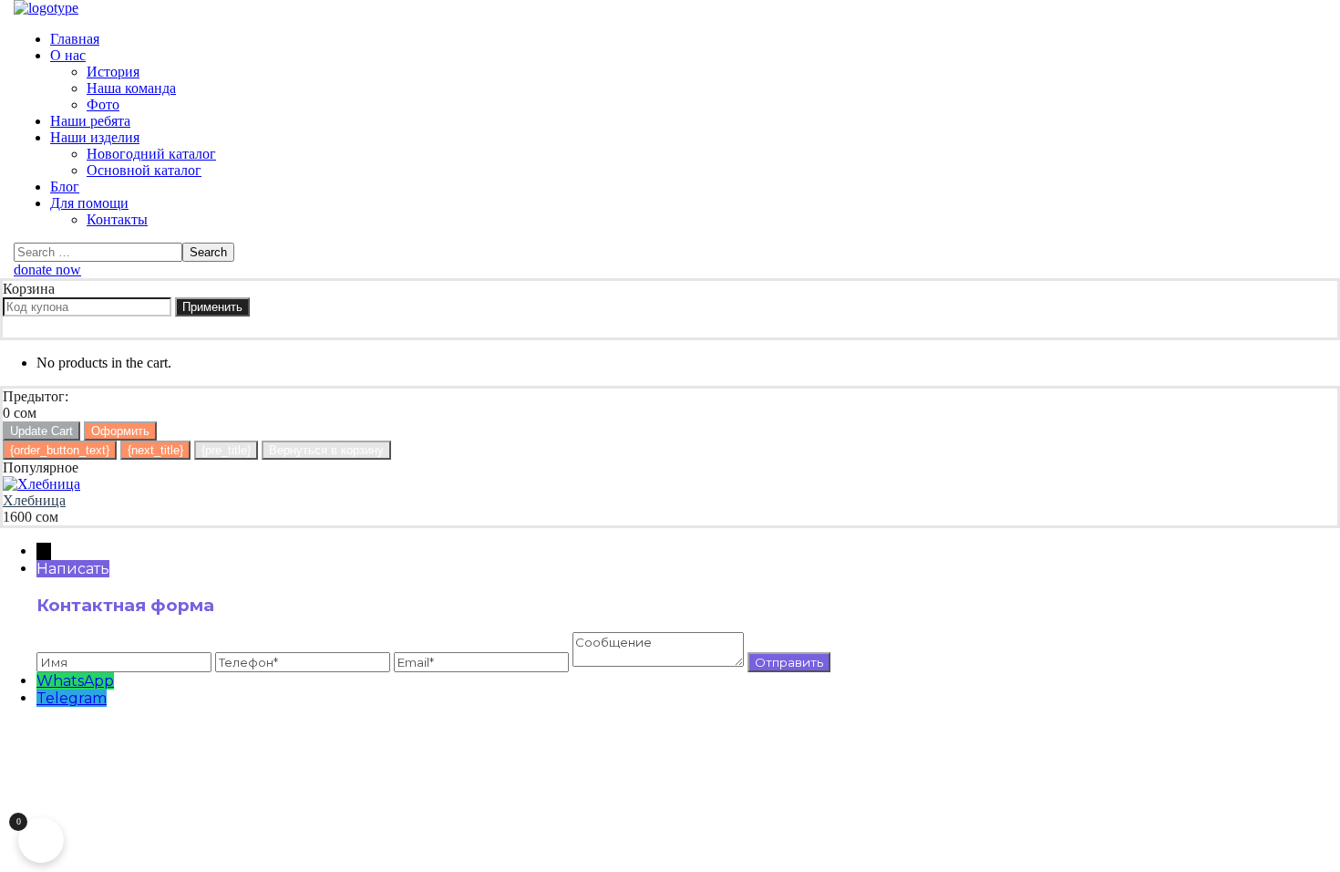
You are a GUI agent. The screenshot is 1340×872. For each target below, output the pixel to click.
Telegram (71, 698)
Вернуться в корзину (326, 450)
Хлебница (34, 500)
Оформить (120, 431)
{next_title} (155, 450)
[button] (670, 270)
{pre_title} (226, 450)
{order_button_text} (59, 450)
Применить (212, 307)
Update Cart (41, 431)
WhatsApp (75, 681)
